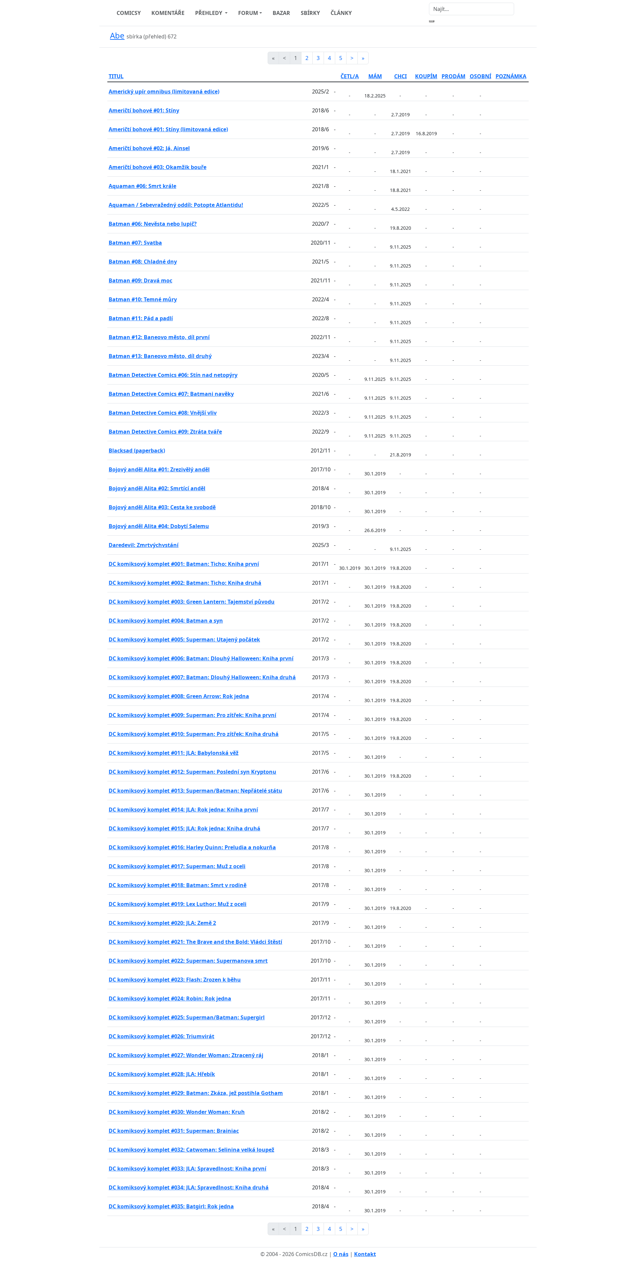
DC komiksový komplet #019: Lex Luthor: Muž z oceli (177, 904)
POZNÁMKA (511, 76)
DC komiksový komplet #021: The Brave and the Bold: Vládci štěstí (195, 941)
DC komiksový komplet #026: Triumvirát (161, 1036)
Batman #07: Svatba (135, 242)
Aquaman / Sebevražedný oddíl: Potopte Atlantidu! (176, 205)
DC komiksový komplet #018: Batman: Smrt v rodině (177, 885)
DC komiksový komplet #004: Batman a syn (166, 620)
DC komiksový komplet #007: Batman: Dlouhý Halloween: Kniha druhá (202, 677)
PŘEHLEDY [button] (209, 13)
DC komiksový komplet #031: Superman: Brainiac (174, 1130)
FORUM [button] (248, 13)
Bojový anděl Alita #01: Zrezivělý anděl (159, 469)
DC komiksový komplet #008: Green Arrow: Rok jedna (179, 696)
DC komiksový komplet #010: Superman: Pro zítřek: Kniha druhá (194, 734)
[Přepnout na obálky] (517, 37)
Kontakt (365, 1254)
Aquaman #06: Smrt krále (142, 186)
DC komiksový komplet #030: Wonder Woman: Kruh (177, 1111)
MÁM (375, 76)
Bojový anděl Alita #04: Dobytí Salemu (159, 526)
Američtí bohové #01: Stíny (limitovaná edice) (168, 129)
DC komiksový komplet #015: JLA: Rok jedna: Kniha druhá (184, 828)
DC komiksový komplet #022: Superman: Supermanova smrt (188, 960)
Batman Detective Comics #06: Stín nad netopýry (173, 375)
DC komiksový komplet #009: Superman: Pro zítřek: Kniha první (192, 715)
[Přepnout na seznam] (525, 37)
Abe (117, 35)
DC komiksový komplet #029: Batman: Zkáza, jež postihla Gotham (196, 1093)
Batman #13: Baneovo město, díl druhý (160, 356)
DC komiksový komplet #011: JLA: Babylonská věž (173, 752)
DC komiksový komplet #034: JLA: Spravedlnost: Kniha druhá (189, 1187)
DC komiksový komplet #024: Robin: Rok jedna (170, 998)
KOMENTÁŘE (168, 13)
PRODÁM (453, 76)
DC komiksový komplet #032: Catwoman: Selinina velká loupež (191, 1149)
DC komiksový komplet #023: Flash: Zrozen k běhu (175, 979)
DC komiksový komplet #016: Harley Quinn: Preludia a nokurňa (192, 847)
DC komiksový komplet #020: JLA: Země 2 (162, 923)
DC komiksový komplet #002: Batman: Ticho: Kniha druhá (185, 582)
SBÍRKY (310, 13)
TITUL (116, 76)
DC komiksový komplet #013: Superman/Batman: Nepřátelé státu (195, 790)
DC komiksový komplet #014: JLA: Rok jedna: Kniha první (183, 809)
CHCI (400, 76)
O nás (340, 1254)
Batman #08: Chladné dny (143, 261)
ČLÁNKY (341, 13)
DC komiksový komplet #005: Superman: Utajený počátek (184, 639)
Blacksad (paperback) (137, 450)
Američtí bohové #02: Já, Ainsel (149, 148)
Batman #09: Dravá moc (140, 280)
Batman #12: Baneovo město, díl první (159, 337)
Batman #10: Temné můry (143, 299)
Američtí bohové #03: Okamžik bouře (157, 167)
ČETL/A (350, 76)
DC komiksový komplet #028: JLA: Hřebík (162, 1074)
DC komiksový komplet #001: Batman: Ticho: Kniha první (184, 564)
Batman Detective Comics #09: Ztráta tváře (165, 431)
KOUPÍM (426, 76)
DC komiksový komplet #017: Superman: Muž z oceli (177, 866)
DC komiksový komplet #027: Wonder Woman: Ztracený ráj (186, 1055)
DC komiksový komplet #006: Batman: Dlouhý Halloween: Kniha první (201, 658)
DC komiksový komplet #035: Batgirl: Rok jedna (171, 1206)
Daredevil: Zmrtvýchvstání (144, 545)
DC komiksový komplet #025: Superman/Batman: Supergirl (187, 1017)
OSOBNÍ (480, 76)
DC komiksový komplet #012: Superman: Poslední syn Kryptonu (192, 771)
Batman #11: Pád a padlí (141, 318)
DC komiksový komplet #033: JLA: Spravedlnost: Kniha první (187, 1168)
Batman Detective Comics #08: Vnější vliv (163, 412)
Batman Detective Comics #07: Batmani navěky (171, 393)
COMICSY (129, 13)
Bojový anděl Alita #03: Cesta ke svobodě (162, 507)
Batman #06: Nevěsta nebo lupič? (153, 223)
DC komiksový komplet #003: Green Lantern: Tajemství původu (192, 601)
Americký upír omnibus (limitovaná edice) (164, 91)
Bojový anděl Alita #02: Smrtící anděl (157, 488)
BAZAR (281, 13)
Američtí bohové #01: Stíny (144, 110)
